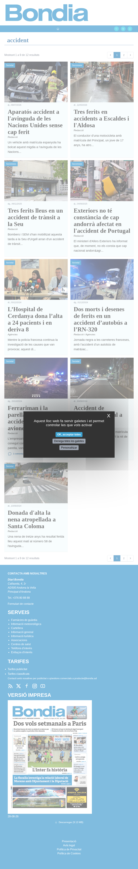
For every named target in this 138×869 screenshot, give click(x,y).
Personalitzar (69, 447)
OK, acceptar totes (69, 434)
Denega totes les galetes (69, 441)
